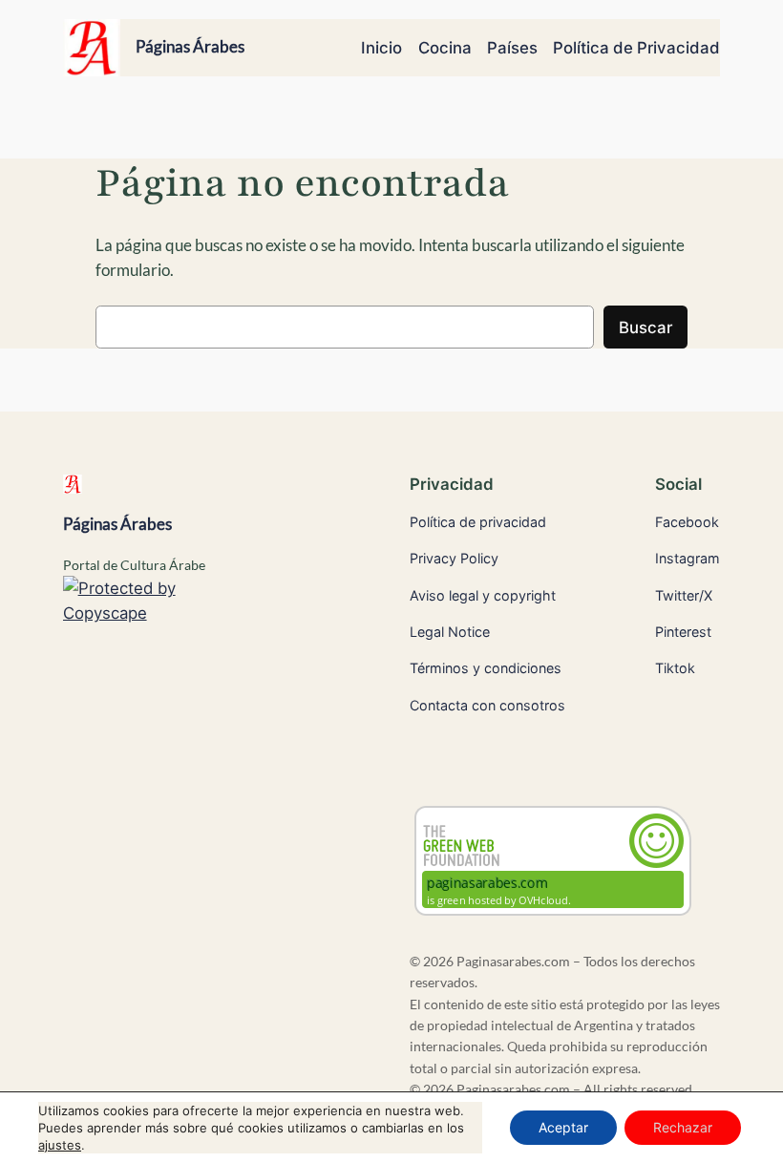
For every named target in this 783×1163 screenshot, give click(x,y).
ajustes (59, 1144)
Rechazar (682, 1127)
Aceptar (563, 1127)
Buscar (645, 327)
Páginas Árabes (190, 46)
